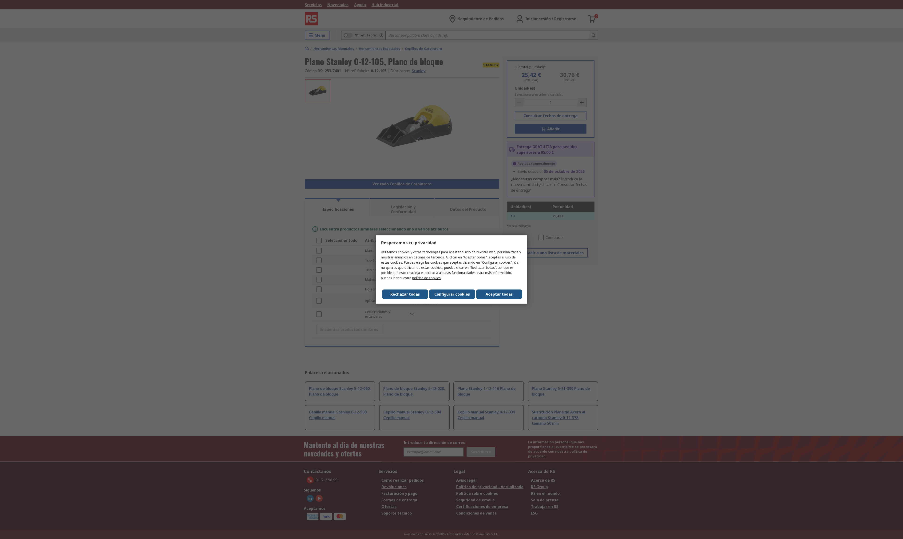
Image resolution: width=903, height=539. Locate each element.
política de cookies (426, 278)
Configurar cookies (452, 294)
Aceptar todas (499, 294)
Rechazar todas (405, 294)
